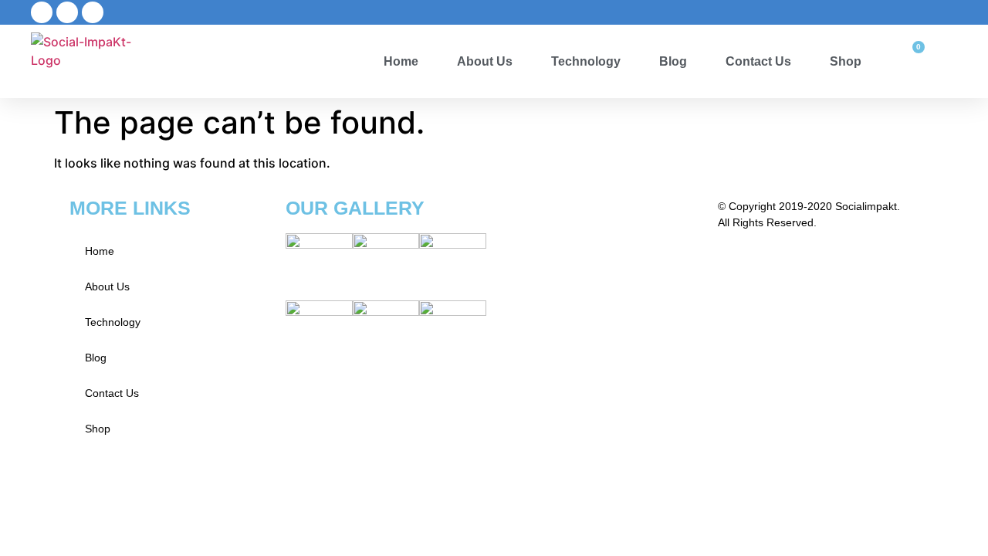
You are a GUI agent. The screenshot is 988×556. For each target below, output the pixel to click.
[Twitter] (67, 12)
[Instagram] (92, 12)
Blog (673, 61)
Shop (845, 61)
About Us (485, 61)
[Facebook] (41, 12)
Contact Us (758, 61)
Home (401, 61)
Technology (586, 61)
